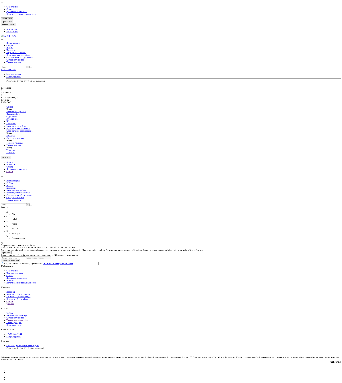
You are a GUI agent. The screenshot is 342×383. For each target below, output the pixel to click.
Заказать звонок (13, 74)
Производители (13, 325)
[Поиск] (31, 67)
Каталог (4, 308)
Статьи (9, 171)
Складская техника (15, 60)
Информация (7, 266)
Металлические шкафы (17, 315)
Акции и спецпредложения (18, 294)
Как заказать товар (14, 273)
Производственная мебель (18, 55)
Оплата (9, 9)
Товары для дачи (14, 62)
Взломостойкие (13, 114)
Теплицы (10, 150)
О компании (12, 7)
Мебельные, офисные (16, 111)
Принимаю (6, 253)
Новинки (10, 164)
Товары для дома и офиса (18, 320)
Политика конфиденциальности (21, 14)
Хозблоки (10, 152)
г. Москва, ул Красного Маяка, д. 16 (22, 345)
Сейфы (9, 45)
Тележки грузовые (14, 143)
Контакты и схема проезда (18, 296)
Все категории (13, 43)
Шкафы (9, 48)
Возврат (10, 280)
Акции (9, 162)
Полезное (5, 287)
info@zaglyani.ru (13, 76)
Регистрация (12, 31)
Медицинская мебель (16, 52)
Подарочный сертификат (17, 299)
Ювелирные (12, 119)
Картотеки (11, 50)
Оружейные (11, 116)
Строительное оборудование (19, 57)
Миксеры (10, 136)
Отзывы (10, 304)
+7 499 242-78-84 (8, 69)
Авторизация (12, 29)
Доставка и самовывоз (16, 11)
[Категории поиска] (2, 39)
